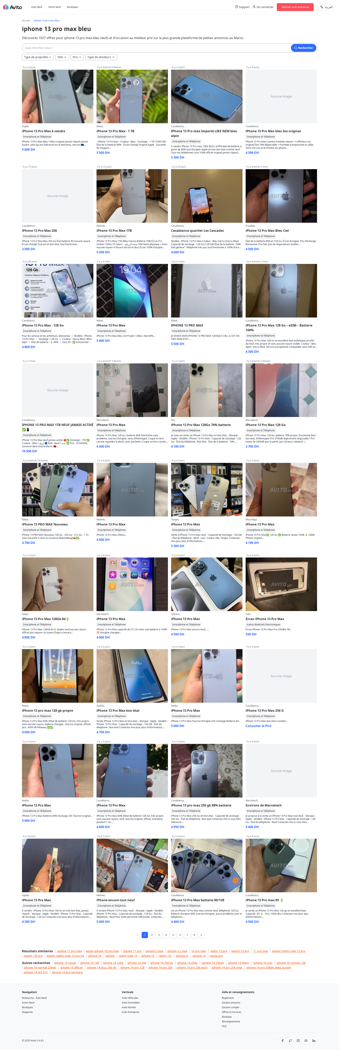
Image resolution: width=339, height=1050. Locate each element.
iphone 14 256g (187, 963)
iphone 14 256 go (161, 963)
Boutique (227, 1016)
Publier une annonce (295, 7)
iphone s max (154, 951)
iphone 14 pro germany (67, 972)
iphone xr (182, 956)
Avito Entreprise (130, 1012)
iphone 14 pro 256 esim (192, 967)
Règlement (228, 998)
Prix (75, 57)
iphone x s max (177, 951)
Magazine (27, 1012)
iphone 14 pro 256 (160, 967)
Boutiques (72, 7)
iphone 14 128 (89, 963)
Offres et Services (231, 1012)
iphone (110, 956)
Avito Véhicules (130, 998)
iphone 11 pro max (69, 951)
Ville (60, 57)
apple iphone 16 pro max (102, 951)
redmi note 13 (128, 956)
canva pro (216, 956)
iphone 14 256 (137, 963)
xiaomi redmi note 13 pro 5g (65, 956)
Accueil (26, 20)
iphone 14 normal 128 (291, 963)
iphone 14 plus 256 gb (101, 967)
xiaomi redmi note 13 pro (288, 951)
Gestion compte (230, 1007)
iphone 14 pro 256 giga (227, 967)
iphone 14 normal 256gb (40, 967)
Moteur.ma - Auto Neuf (34, 998)
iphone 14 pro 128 (132, 967)
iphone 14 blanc (238, 963)
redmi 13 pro (218, 951)
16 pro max (198, 951)
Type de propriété (36, 57)
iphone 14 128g (113, 963)
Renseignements (231, 1021)
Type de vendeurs (99, 57)
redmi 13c (165, 956)
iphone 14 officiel (71, 967)
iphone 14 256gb (213, 963)
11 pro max (260, 951)
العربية (329, 7)
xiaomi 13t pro (33, 956)
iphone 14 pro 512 (36, 972)
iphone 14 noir (262, 963)
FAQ (224, 1026)
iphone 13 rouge (65, 963)
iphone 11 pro (132, 951)
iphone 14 (199, 956)
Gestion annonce (231, 1002)
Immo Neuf (54, 7)
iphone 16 (94, 956)
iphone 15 (147, 956)
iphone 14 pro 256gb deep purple (268, 967)
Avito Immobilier (131, 1002)
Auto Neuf (36, 7)
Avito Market (129, 1007)
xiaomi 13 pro (240, 951)
